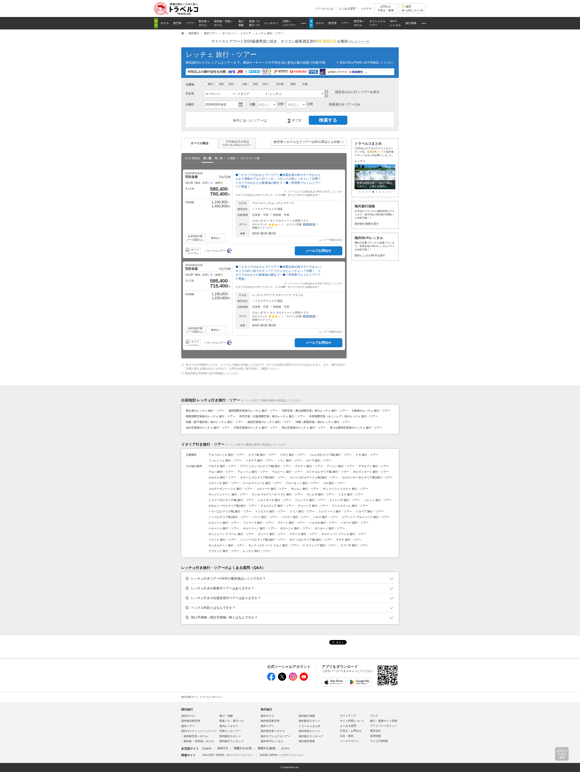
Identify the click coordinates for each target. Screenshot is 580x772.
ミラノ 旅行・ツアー (289, 460)
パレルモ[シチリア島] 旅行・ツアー (330, 454)
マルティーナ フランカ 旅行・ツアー (343, 534)
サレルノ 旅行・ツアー (305, 488)
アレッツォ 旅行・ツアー (252, 471)
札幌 (305, 84)
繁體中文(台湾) (243, 748)
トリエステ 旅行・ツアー (270, 511)
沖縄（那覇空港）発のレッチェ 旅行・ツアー (322, 422)
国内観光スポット (230, 736)
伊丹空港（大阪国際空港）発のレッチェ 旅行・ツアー (272, 416)
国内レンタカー (228, 726)
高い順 (219, 158)
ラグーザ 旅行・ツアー (354, 545)
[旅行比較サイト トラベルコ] (182, 33)
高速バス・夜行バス (231, 720)
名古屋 (280, 84)
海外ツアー (267, 726)
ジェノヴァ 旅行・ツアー (310, 500)
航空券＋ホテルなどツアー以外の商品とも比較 (309, 143)
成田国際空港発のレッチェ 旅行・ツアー (253, 410)
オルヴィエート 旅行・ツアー (371, 471)
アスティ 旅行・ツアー (309, 466)
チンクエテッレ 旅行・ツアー (350, 505)
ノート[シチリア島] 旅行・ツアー (228, 517)
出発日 (190, 104)
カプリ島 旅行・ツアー (262, 454)
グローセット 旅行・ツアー (302, 483)
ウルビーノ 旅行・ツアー (287, 471)
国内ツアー (188, 726)
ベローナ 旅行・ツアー (355, 522)
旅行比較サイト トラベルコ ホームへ (201, 696)
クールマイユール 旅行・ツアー (262, 483)
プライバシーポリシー (383, 725)
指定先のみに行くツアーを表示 (357, 92)
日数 (252, 104)
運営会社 (375, 730)
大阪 (245, 84)
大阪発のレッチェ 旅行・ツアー (371, 410)
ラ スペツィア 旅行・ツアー (319, 545)
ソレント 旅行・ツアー (378, 500)
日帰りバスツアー (230, 731)
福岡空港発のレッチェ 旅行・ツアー (269, 422)
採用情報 (375, 736)
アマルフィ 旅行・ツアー (373, 466)
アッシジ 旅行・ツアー (341, 466)
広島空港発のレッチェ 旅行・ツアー (256, 427)
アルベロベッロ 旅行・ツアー (226, 454)
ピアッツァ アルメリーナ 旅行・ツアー (366, 517)
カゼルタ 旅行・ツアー (222, 477)
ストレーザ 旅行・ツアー (344, 500)
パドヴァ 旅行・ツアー (295, 517)
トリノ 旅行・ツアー (302, 511)
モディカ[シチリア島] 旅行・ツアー (311, 539)
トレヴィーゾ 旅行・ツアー (335, 511)
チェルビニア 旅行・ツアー (277, 505)
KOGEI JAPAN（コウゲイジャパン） (282, 755)
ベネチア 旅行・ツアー (259, 460)
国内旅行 (187, 709)
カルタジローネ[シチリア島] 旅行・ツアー (367, 477)
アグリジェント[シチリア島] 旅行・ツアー (265, 466)
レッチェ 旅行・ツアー (257, 551)
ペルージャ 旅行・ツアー (223, 528)
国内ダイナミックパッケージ (199, 731)
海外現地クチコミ (309, 731)
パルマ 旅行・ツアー (325, 517)
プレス (374, 715)
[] (359, 41)
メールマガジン (349, 741)
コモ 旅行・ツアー (334, 483)
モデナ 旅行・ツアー (348, 539)
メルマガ (366, 8)
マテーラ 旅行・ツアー (303, 534)
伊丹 (265, 84)
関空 (256, 84)
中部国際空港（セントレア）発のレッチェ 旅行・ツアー (343, 416)
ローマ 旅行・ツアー (318, 460)
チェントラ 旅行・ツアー (313, 505)
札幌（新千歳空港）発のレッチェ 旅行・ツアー (215, 422)
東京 (210, 84)
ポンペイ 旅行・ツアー (272, 534)
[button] (342, 142)
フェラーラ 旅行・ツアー (258, 522)
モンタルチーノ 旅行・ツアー (226, 545)
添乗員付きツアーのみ (344, 104)
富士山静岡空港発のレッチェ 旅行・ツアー (356, 427)
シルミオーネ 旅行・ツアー (274, 500)
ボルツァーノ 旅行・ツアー (259, 528)
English (207, 748)
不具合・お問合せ (351, 730)
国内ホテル (188, 715)
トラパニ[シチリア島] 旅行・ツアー (229, 511)
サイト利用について (352, 720)
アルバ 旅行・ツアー (221, 471)
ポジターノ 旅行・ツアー (329, 528)
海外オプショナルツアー (275, 736)
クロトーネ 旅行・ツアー (223, 483)
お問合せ (385, 8)
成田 (222, 84)
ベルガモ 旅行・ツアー (323, 522)
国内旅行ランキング (231, 741)
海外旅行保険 (307, 715)
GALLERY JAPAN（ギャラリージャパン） (228, 755)
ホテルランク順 (250, 158)
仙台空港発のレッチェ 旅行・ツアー (208, 427)
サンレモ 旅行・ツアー (320, 494)
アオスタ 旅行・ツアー (222, 466)
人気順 (231, 158)
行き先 (190, 93)
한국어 (285, 748)
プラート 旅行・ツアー (291, 522)
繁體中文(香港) (267, 748)
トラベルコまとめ (309, 726)
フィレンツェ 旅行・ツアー (225, 460)
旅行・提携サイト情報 (383, 720)
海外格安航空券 (270, 720)
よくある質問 (347, 8)
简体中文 (222, 748)
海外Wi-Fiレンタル (272, 741)
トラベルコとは (324, 8)
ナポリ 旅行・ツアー (292, 454)
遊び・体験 (226, 715)
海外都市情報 (307, 741)
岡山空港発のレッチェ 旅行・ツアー (304, 427)
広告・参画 (346, 736)
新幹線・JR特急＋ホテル (199, 741)
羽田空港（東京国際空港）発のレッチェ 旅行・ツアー (315, 410)
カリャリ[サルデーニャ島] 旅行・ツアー (314, 477)
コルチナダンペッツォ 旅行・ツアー (230, 488)
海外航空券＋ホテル (273, 731)
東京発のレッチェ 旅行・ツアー (205, 410)
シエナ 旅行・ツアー (350, 494)
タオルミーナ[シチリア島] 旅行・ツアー (232, 505)
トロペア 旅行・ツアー (370, 511)
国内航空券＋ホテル (196, 736)
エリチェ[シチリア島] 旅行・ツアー (327, 471)
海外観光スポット (309, 720)
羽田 (231, 84)
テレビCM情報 (379, 741)
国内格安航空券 (190, 720)
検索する (328, 119)
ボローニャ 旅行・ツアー (295, 528)
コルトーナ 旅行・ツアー (271, 488)
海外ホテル (267, 715)
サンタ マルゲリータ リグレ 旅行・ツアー (277, 494)
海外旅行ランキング (311, 736)
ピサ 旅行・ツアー (367, 454)
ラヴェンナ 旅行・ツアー (223, 551)
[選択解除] (326, 94)
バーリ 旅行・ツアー (265, 517)
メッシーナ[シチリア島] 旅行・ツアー (263, 539)
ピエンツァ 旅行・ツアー (223, 522)
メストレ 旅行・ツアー (222, 539)
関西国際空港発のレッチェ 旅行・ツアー (210, 416)
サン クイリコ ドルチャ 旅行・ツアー (345, 488)
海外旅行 (266, 709)
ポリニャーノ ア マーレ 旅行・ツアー (231, 534)
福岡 (293, 84)
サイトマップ (348, 715)
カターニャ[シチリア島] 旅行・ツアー (263, 477)
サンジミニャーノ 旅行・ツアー (228, 494)
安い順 (207, 158)
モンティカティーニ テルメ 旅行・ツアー (273, 545)
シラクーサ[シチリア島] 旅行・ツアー (231, 500)
